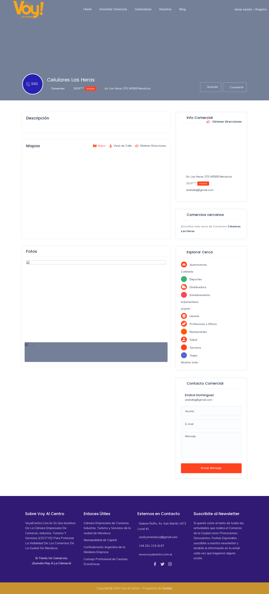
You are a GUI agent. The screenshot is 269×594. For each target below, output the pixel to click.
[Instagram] (170, 564)
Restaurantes (198, 332)
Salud (193, 339)
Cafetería (187, 271)
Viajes (194, 355)
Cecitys (167, 588)
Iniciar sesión (243, 9)
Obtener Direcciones (226, 121)
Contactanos (143, 9)
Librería (194, 316)
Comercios (58, 88)
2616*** (84, 88)
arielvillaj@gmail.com (199, 190)
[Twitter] (162, 564)
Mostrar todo (189, 362)
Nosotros (165, 9)
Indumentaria (189, 302)
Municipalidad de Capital (100, 540)
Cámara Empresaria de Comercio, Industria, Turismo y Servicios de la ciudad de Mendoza (107, 528)
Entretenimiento (200, 295)
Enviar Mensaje (211, 468)
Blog (182, 9)
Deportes (196, 279)
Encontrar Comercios (113, 9)
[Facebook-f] (155, 564)
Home (87, 9)
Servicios (195, 347)
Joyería (185, 308)
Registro (261, 9)
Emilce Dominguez (199, 395)
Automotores (198, 264)
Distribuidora (198, 287)
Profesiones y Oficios (203, 324)
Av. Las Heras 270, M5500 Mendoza (127, 88)
